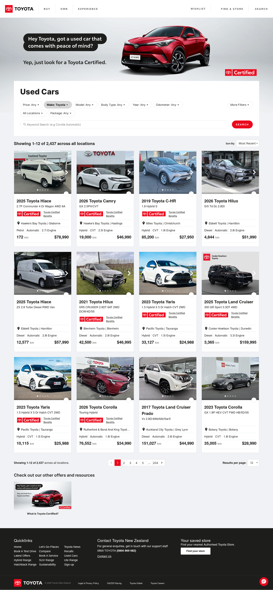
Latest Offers (22, 555)
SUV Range (46, 560)
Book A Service (48, 555)
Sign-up (69, 564)
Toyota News (72, 546)
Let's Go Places (49, 546)
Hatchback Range (25, 564)
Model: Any (85, 105)
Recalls (68, 551)
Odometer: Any (168, 105)
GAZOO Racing (114, 583)
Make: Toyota (58, 105)
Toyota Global (136, 583)
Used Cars (71, 555)
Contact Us (104, 556)
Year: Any (141, 105)
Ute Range (71, 560)
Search (242, 124)
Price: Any (31, 105)
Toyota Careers (157, 583)
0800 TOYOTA (116, 550)
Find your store (195, 551)
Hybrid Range (22, 560)
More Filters (240, 105)
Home (17, 546)
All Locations (33, 113)
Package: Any (61, 113)
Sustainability (47, 564)
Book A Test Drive (25, 551)
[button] (263, 581)
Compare (45, 551)
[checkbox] (66, 193)
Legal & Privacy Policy (88, 583)
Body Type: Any (113, 105)
